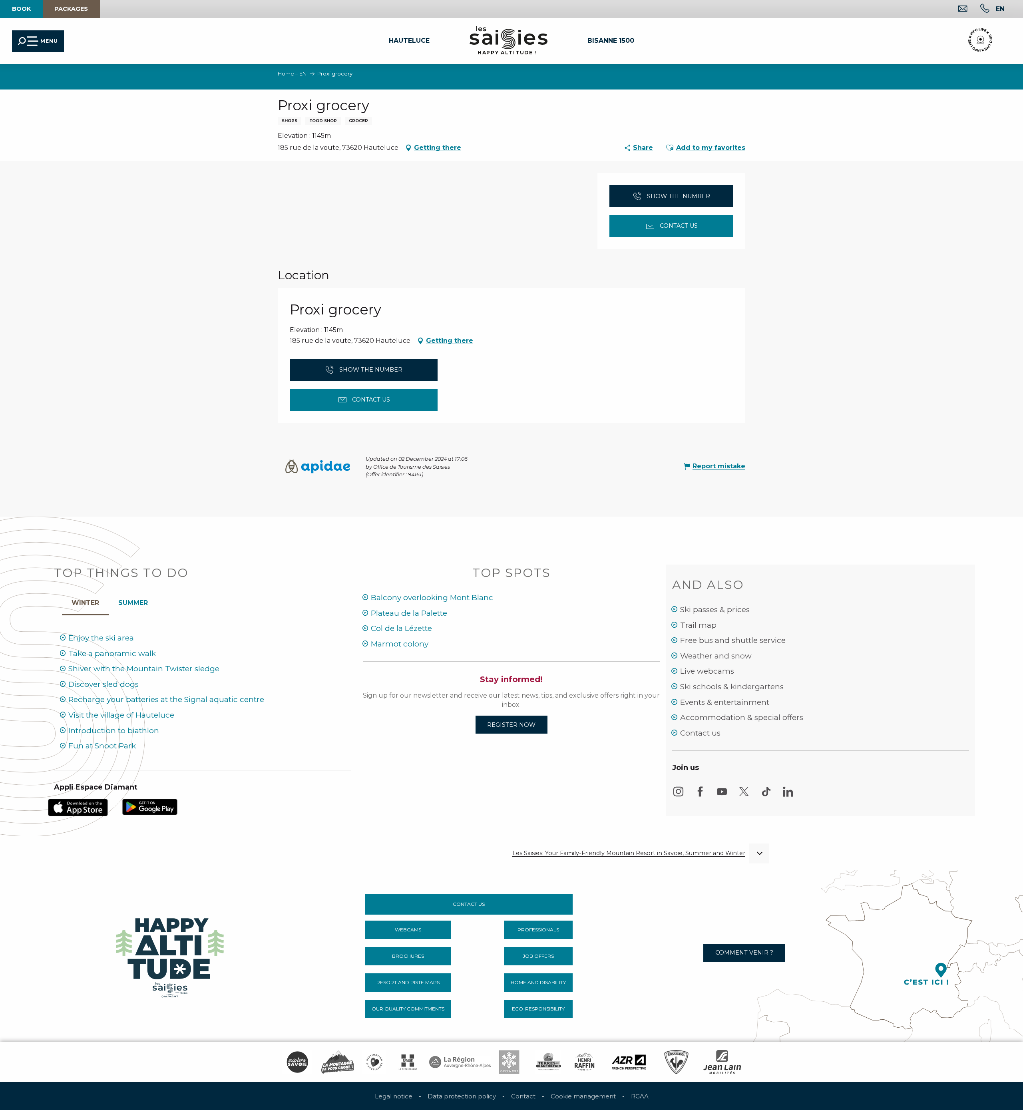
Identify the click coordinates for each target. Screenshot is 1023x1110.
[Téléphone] (978, 9)
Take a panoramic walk (112, 653)
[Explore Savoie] (297, 1062)
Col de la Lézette (401, 628)
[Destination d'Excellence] (374, 1062)
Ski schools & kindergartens (732, 686)
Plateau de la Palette (409, 613)
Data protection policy (462, 1096)
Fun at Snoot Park (102, 745)
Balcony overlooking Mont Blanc (432, 597)
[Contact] (956, 9)
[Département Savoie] (407, 1062)
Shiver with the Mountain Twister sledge (143, 668)
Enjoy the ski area (101, 638)
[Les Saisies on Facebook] (700, 795)
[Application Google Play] (150, 806)
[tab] (85, 601)
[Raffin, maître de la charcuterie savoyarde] (585, 1062)
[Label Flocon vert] (509, 1062)
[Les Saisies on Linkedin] (788, 795)
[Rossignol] (676, 1062)
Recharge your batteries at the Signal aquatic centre (166, 699)
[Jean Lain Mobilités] (722, 1062)
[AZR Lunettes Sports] (628, 1062)
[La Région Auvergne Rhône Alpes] (460, 1062)
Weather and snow (716, 655)
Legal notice (393, 1096)
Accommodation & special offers (741, 717)
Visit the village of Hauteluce (121, 715)
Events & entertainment (724, 702)
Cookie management (583, 1096)
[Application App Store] (78, 807)
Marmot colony (399, 643)
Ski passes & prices (715, 609)
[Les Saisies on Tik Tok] (766, 795)
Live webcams (707, 671)
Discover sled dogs (103, 684)
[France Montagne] (337, 1062)
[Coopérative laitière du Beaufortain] (548, 1062)
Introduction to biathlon (113, 730)
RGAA (640, 1096)
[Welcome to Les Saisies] (171, 955)
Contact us (700, 733)
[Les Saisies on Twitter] (744, 795)
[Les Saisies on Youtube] (722, 795)
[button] (1000, 8)
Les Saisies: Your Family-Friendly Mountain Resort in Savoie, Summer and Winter (628, 853)
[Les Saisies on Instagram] (678, 795)
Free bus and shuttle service (733, 640)
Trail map (698, 625)
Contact (523, 1096)
